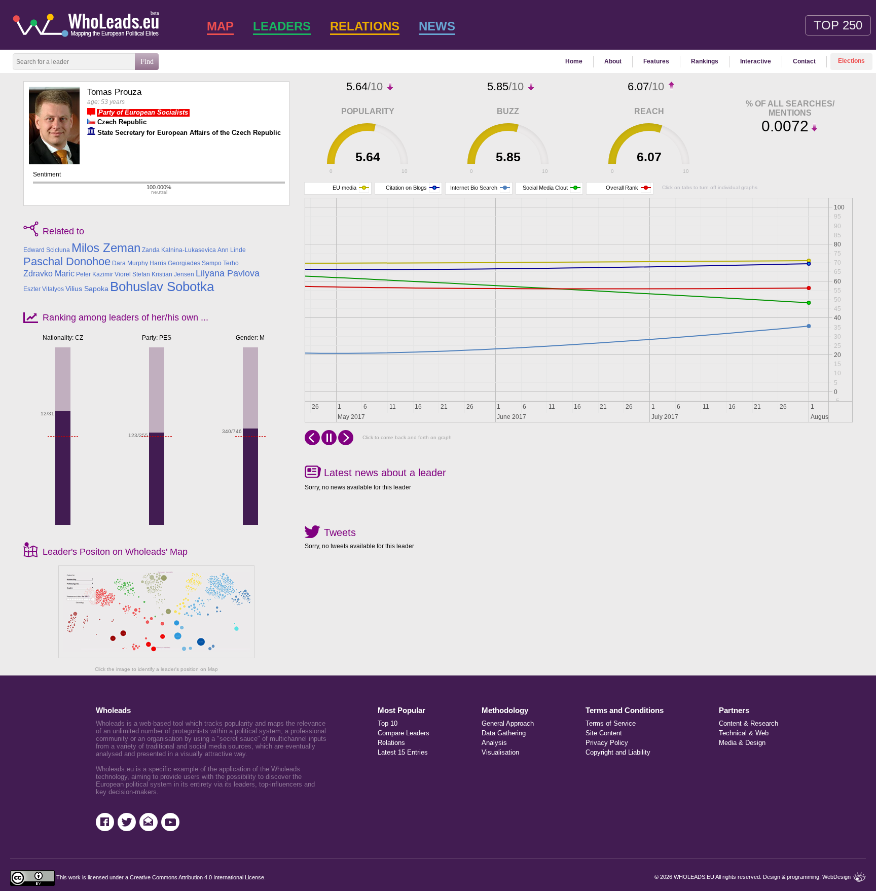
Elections (851, 60)
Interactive (755, 61)
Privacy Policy (607, 742)
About (613, 61)
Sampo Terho (220, 263)
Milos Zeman (105, 248)
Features (656, 61)
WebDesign (836, 877)
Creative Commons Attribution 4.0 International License (197, 878)
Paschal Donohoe (67, 261)
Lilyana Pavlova (228, 273)
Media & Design (742, 742)
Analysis (494, 742)
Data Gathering (504, 733)
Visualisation (500, 752)
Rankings (704, 61)
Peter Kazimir (94, 274)
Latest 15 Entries (403, 752)
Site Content (604, 733)
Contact (804, 61)
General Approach (508, 723)
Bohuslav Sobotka (162, 286)
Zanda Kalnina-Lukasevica (179, 250)
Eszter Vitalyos (43, 289)
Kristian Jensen (173, 274)
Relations (391, 742)
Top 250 (838, 25)
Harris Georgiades (175, 263)
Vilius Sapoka (86, 288)
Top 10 (387, 723)
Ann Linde (231, 250)
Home (573, 61)
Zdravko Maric (49, 273)
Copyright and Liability (618, 752)
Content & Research (748, 723)
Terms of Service (611, 723)
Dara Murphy (130, 263)
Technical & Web (744, 733)
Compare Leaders (403, 733)
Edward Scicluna (46, 250)
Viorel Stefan (132, 274)
